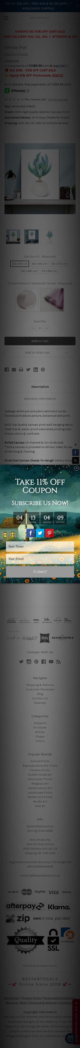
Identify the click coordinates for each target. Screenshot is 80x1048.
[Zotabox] (77, 579)
